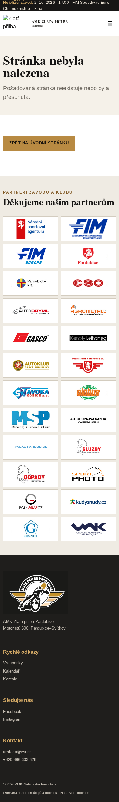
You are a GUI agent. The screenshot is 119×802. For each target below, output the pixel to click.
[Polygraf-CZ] (30, 501)
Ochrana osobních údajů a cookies (30, 793)
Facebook (12, 711)
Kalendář (11, 671)
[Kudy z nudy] (88, 501)
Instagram (12, 719)
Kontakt (10, 679)
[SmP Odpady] (30, 474)
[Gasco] (30, 338)
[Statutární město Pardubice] (88, 256)
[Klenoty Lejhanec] (88, 338)
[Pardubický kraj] (30, 283)
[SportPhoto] (88, 474)
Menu (110, 23)
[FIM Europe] (30, 256)
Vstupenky (13, 662)
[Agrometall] (88, 310)
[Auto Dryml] (30, 310)
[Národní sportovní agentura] (30, 228)
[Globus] (88, 392)
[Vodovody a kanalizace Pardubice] (88, 529)
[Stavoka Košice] (30, 392)
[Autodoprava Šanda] (88, 420)
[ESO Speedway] (88, 283)
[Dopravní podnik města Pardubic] (88, 365)
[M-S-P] (30, 420)
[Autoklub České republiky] (30, 365)
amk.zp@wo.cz (17, 751)
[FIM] (88, 228)
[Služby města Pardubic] (88, 447)
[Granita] (30, 529)
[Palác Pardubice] (30, 447)
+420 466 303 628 (19, 759)
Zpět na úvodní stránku (39, 143)
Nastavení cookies (74, 793)
